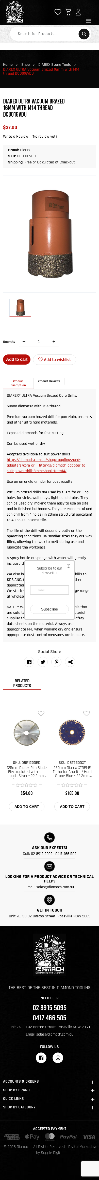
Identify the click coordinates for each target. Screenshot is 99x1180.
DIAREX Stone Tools (54, 64)
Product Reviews (49, 381)
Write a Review (16, 136)
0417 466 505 (65, 853)
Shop (25, 64)
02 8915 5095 (42, 853)
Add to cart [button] (26, 807)
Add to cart (16, 359)
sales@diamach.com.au (55, 887)
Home (8, 64)
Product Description (18, 383)
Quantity (9, 342)
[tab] (18, 383)
